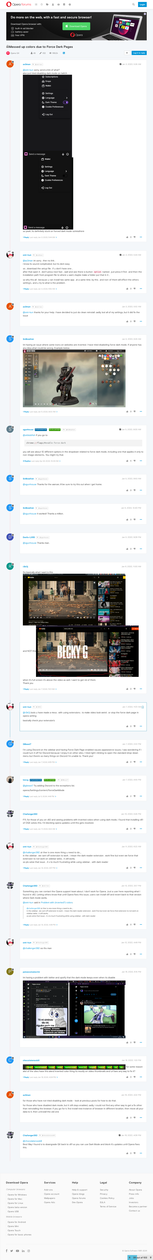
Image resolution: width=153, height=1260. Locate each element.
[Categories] (36, 4)
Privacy (103, 1194)
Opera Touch (14, 1230)
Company (135, 1182)
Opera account (51, 1194)
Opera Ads (49, 1202)
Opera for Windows (17, 1194)
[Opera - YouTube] (17, 1250)
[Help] (70, 4)
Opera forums (79, 1198)
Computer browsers (15, 1189)
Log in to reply (139, 53)
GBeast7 (27, 744)
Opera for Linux (15, 1203)
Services (49, 1182)
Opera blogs (78, 1194)
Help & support (79, 1190)
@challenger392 (31, 852)
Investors (133, 1202)
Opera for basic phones (20, 1234)
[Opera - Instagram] (28, 1250)
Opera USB (13, 1211)
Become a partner (138, 1206)
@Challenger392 (41, 847)
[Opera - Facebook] (6, 1251)
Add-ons (48, 1190)
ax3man (26, 64)
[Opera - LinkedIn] (23, 1250)
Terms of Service (108, 1206)
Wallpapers (49, 1198)
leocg (25, 780)
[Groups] (58, 4)
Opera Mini (13, 1226)
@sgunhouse (43, 479)
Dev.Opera (77, 1202)
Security (104, 1190)
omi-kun (27, 255)
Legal (103, 1182)
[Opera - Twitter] (11, 1250)
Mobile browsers (14, 1216)
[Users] (53, 4)
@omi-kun (38, 64)
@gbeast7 (28, 785)
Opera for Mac (15, 1199)
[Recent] (42, 4)
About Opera (135, 1190)
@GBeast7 (64, 780)
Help (75, 1182)
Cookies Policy (107, 1198)
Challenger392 (30, 814)
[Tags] (47, 4)
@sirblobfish (29, 435)
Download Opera (78, 26)
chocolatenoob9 (31, 1060)
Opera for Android (17, 1222)
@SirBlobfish (70, 429)
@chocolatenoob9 (48, 1135)
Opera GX (14, 53)
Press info (134, 1194)
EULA (102, 1202)
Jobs (131, 1198)
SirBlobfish (28, 339)
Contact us (134, 1210)
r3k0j (25, 566)
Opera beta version (17, 1207)
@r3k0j (38, 707)
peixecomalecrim (31, 972)
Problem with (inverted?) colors (56, 902)
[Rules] (64, 4)
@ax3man (39, 255)
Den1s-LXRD (29, 537)
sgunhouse (28, 429)
